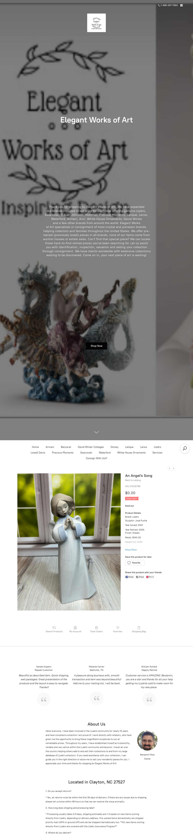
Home (35, 447)
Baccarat (66, 447)
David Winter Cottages (91, 447)
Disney (114, 447)
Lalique (129, 447)
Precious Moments (62, 452)
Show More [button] (131, 549)
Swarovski (86, 452)
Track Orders (96, 631)
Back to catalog (133, 480)
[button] (135, 563)
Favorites (117, 631)
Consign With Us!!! (96, 458)
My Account (75, 631)
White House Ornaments (131, 452)
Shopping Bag (139, 631)
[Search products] (184, 448)
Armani (50, 447)
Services (157, 452)
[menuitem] (170, 468)
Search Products (54, 631)
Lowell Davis (38, 452)
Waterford (104, 452)
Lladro (157, 447)
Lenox (143, 447)
